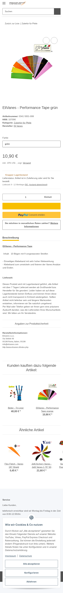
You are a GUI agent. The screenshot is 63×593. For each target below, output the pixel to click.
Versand (27, 163)
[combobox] (31, 144)
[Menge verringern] (6, 197)
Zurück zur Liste (12, 23)
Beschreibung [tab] (10, 237)
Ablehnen (31, 581)
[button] (48, 3)
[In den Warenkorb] (4, 33)
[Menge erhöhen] (57, 197)
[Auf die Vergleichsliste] (46, 40)
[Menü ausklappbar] (4, 2)
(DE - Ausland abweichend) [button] (36, 185)
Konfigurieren (31, 572)
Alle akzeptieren (31, 563)
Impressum (10, 555)
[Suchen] (57, 11)
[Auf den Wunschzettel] (54, 40)
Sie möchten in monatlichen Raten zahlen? (31, 225)
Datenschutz (25, 555)
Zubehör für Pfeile (22, 122)
